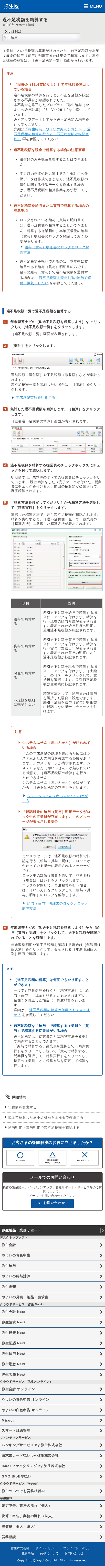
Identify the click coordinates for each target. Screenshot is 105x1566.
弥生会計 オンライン (18, 1389)
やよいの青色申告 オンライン (26, 1399)
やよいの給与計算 (16, 1276)
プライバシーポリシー (78, 1548)
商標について (49, 1553)
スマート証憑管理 (16, 1430)
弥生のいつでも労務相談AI (23, 1491)
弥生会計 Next (13, 1312)
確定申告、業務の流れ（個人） (27, 1505)
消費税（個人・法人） (20, 1526)
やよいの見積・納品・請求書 (25, 1297)
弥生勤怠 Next (13, 1364)
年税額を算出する (22, 1107)
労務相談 (9, 1537)
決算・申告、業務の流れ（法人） (29, 1516)
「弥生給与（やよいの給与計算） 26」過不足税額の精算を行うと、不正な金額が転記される (52, 134)
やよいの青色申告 (16, 1255)
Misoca (8, 1420)
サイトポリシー (46, 1548)
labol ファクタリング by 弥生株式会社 (33, 1466)
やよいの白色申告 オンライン (26, 1410)
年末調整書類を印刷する (35, 397)
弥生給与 (9, 1266)
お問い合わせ (54, 1203)
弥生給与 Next (13, 1353)
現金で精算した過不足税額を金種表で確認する (46, 1117)
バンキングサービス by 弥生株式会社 (32, 1445)
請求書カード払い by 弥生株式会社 (30, 1455)
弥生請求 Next (13, 1322)
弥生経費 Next (13, 1333)
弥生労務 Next (13, 1374)
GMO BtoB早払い (17, 1476)
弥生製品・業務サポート (21, 1230)
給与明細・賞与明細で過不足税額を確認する (44, 1128)
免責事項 (28, 1553)
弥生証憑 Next (13, 1343)
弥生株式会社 (20, 1548)
